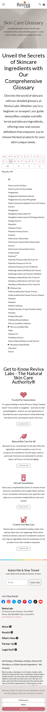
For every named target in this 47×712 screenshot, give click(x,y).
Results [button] (6, 632)
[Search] (40, 4)
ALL (5, 156)
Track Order (15, 617)
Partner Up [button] (8, 643)
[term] (17, 185)
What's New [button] (8, 638)
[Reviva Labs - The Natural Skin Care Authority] (23, 4)
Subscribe (35, 582)
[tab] (27, 185)
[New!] (9, 288)
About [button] (5, 626)
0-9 (10, 156)
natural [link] (10, 417)
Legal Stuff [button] (8, 649)
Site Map (5, 617)
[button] (3, 4)
